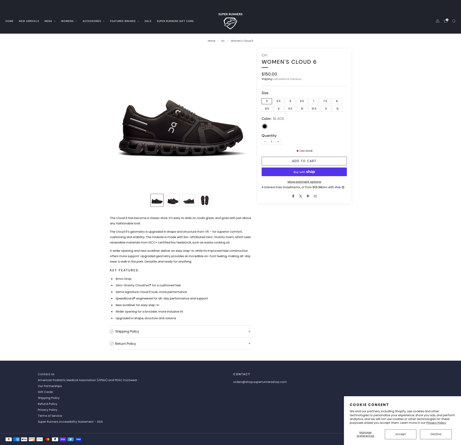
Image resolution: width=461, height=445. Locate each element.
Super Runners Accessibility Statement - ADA (70, 422)
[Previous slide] (117, 119)
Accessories (92, 21)
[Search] (454, 21)
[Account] (437, 21)
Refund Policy (47, 404)
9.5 (290, 108)
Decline (436, 434)
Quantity (269, 135)
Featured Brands (123, 21)
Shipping (267, 79)
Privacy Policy (436, 423)
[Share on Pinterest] (308, 196)
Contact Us (46, 374)
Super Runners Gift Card (175, 21)
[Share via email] (315, 196)
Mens (48, 21)
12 (337, 108)
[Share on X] (300, 196)
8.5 (267, 108)
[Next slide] (245, 119)
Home (9, 21)
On (223, 41)
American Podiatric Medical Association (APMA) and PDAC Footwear (87, 380)
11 (326, 108)
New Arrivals (29, 21)
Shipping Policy (49, 398)
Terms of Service (50, 416)
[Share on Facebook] (293, 196)
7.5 (325, 101)
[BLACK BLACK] (265, 126)
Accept (400, 434)
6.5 (302, 101)
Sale (148, 21)
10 (302, 108)
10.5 (314, 108)
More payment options (304, 182)
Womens (67, 21)
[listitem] (230, 4)
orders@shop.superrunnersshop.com (260, 382)
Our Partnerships (50, 386)
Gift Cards (45, 392)
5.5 (278, 101)
